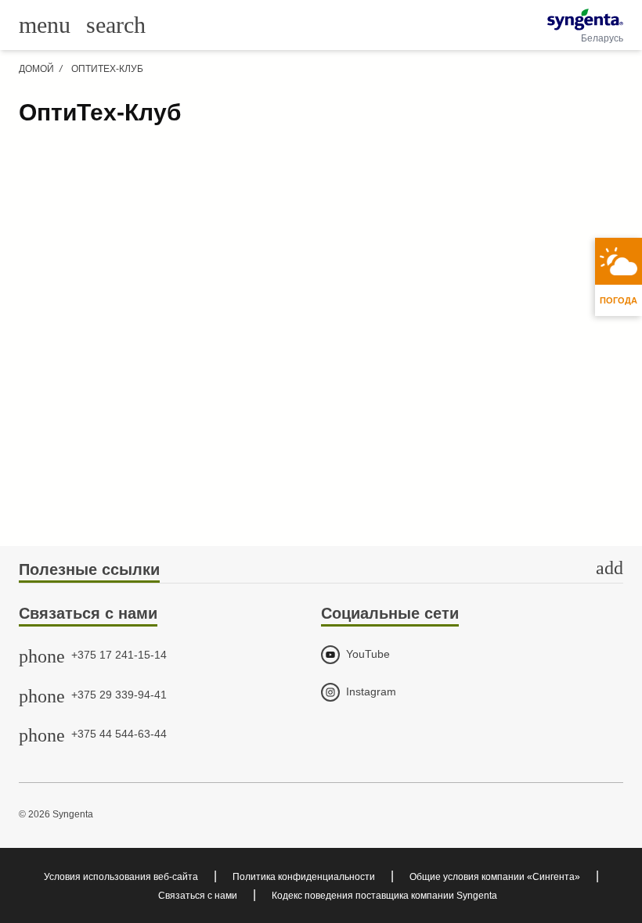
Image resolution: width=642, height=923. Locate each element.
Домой (36, 68)
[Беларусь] (585, 19)
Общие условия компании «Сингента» (494, 876)
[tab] (321, 570)
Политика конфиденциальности (304, 876)
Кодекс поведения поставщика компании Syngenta (384, 895)
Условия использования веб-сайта (121, 876)
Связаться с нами (197, 895)
